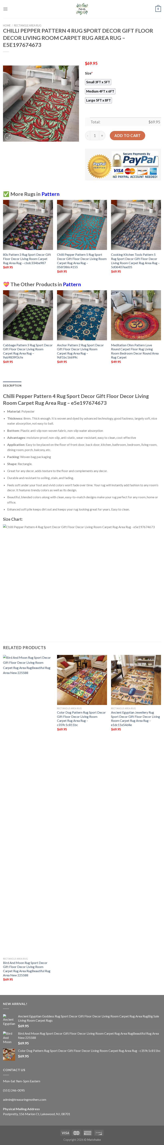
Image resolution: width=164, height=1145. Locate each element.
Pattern (51, 194)
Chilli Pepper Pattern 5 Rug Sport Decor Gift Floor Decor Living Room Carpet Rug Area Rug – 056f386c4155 (82, 261)
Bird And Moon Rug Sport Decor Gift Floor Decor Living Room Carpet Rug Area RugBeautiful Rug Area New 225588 (26, 969)
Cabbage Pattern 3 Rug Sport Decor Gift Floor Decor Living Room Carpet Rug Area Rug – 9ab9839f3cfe (28, 351)
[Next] (161, 240)
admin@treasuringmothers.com (24, 1099)
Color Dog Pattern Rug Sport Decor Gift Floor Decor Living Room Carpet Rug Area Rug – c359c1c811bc (81, 718)
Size (89, 73)
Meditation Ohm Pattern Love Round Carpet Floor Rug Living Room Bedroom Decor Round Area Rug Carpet (135, 351)
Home (7, 25)
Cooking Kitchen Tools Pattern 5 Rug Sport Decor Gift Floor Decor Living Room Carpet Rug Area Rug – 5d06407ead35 (135, 261)
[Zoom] (8, 137)
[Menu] (5, 9)
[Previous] (3, 240)
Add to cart (127, 135)
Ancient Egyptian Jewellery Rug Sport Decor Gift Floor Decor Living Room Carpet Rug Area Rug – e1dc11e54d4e (135, 718)
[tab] (12, 386)
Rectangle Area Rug (27, 25)
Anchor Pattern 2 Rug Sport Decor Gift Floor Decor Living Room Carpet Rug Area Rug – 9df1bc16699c (80, 351)
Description (12, 385)
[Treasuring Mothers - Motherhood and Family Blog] (82, 9)
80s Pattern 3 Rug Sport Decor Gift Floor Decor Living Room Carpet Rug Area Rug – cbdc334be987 (27, 259)
